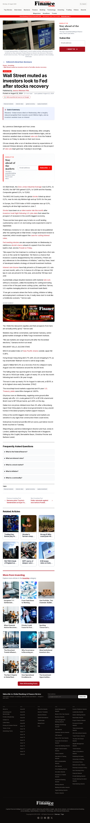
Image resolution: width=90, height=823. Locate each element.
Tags (62, 814)
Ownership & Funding (78, 759)
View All (22, 754)
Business (27, 10)
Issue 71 (22, 748)
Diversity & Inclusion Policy (80, 767)
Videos (76, 10)
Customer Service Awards (62, 732)
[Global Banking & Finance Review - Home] (45, 4)
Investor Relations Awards (80, 709)
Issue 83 (22, 714)
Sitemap (57, 814)
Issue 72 (22, 745)
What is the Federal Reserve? (16, 452)
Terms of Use (6, 728)
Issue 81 (22, 720)
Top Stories (8, 10)
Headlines (46, 13)
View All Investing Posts (28, 683)
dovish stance (17, 245)
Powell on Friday (25, 248)
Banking (42, 10)
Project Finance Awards (79, 720)
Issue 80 (22, 723)
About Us (5, 709)
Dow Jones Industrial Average (29, 187)
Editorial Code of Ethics (79, 764)
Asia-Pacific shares (30, 351)
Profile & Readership (8, 717)
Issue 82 (22, 717)
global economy (30, 104)
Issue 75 (22, 737)
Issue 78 (22, 729)
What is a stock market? (15, 465)
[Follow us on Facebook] (45, 818)
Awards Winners (42, 714)
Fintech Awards (59, 753)
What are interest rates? (15, 458)
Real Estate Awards (78, 717)
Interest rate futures (11, 267)
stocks (35, 196)
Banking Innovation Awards (62, 787)
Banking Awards (59, 784)
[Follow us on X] (52, 818)
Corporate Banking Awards (62, 745)
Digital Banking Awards (61, 790)
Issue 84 (22, 712)
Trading (69, 10)
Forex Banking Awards (61, 769)
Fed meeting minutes (11, 242)
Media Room (41, 723)
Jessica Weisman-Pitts (21, 90)
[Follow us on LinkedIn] (48, 818)
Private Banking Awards (79, 776)
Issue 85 (22, 709)
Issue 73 (22, 743)
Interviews (18, 10)
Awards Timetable (43, 712)
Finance (35, 10)
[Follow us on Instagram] (42, 818)
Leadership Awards (78, 712)
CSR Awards (58, 735)
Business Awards (59, 717)
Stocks (5, 210)
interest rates (19, 104)
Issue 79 (22, 726)
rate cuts (34, 136)
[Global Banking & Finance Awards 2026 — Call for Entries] (28, 313)
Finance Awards (59, 793)
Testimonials (41, 720)
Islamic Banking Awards (79, 714)
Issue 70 (22, 751)
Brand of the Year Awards (62, 714)
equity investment (42, 104)
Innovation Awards (60, 772)
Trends (54, 13)
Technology (51, 10)
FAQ (39, 726)
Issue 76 (22, 734)
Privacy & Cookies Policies (10, 725)
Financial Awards (77, 773)
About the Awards (42, 709)
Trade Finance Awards (79, 736)
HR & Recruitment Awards (79, 733)
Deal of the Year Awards (61, 738)
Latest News (6, 722)
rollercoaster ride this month (32, 210)
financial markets (8, 104)
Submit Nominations (43, 717)
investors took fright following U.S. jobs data (20, 213)
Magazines (37, 13)
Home (5, 65)
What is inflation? (12, 471)
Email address (51, 694)
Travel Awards (77, 748)
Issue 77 (22, 731)
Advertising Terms (8, 731)
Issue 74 (22, 740)
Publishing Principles (78, 756)
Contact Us (6, 719)
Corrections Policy (78, 762)
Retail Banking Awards (79, 784)
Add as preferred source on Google (17, 97)
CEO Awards (58, 729)
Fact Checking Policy (78, 770)
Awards (83, 10)
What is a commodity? (14, 478)
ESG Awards (58, 766)
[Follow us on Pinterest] (38, 818)
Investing (61, 10)
